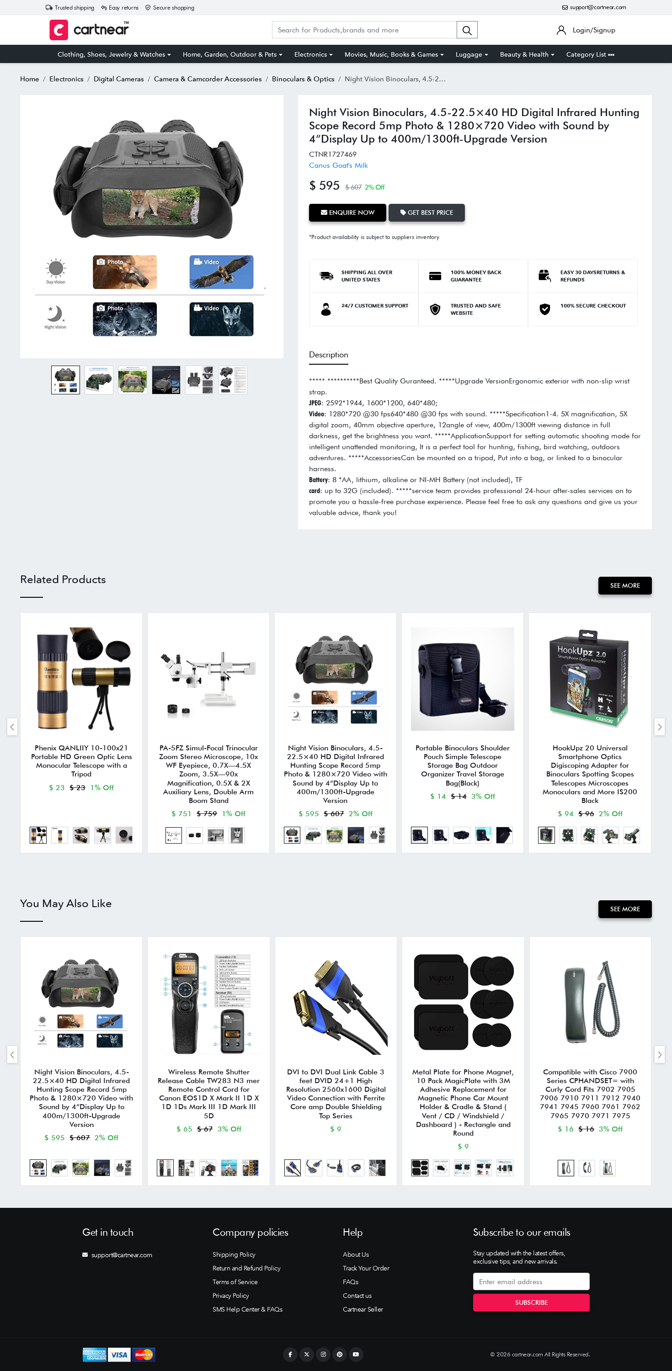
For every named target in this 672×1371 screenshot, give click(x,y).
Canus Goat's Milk (338, 165)
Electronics (310, 54)
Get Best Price (429, 212)
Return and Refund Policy (246, 1268)
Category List (587, 54)
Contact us (357, 1295)
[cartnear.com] (89, 30)
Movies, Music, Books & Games (391, 54)
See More (625, 585)
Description (328, 354)
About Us (355, 1254)
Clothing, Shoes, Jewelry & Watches (111, 54)
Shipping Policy (234, 1254)
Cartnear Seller (363, 1309)
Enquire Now (350, 212)
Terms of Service (235, 1282)
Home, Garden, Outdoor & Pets (230, 54)
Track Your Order (366, 1268)
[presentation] (12, 726)
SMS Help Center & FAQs (247, 1309)
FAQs (350, 1282)
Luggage (469, 54)
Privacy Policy (231, 1295)
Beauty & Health (524, 54)
